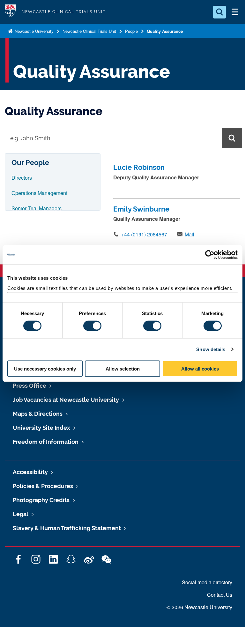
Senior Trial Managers (36, 208)
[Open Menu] (234, 12)
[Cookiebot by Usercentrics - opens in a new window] (210, 255)
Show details (210, 349)
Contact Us (219, 594)
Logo (10, 11)
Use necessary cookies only (45, 368)
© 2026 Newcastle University (199, 607)
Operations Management (39, 193)
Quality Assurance (165, 31)
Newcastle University (33, 31)
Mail (189, 234)
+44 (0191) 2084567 (144, 234)
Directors (21, 177)
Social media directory (207, 582)
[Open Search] (219, 12)
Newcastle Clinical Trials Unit (89, 31)
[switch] (92, 326)
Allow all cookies (200, 368)
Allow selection (123, 368)
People (131, 31)
